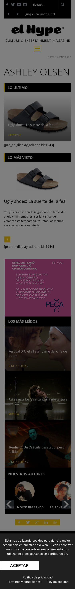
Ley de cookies (57, 582)
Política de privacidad (38, 577)
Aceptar (19, 565)
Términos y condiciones (24, 582)
